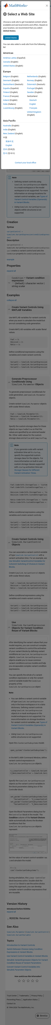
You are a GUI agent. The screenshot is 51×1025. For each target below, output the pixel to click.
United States (9, 66)
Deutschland (8, 84)
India (5, 129)
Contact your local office (25, 163)
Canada (6, 62)
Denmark (7, 80)
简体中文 (10, 141)
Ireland (6, 100)
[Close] (47, 6)
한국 (5, 153)
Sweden (30, 92)
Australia (7, 125)
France (6, 96)
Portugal (31, 88)
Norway (30, 80)
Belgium (6, 76)
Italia (5, 104)
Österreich (31, 84)
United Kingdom (34, 112)
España (6, 88)
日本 (5, 149)
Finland (6, 92)
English (32, 104)
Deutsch (33, 100)
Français (33, 108)
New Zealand (9, 133)
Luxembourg (8, 108)
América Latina (9, 58)
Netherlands (32, 76)
